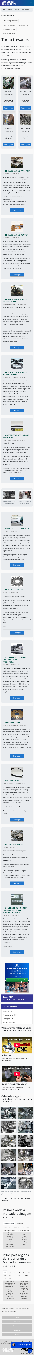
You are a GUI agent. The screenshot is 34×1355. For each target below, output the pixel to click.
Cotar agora (8, 108)
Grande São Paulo (9, 1230)
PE (10, 1275)
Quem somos (17, 1326)
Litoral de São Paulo (23, 1230)
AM (5, 1279)
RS (5, 1275)
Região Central (9, 1223)
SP (19, 1272)
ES (14, 1272)
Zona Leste (26, 1227)
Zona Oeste (7, 1227)
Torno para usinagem (9, 25)
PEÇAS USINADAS (9, 1022)
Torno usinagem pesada (10, 21)
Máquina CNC (8, 1011)
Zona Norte (20, 1223)
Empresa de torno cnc (9, 34)
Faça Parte (17, 1334)
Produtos (17, 1322)
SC (29, 1272)
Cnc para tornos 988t (9, 29)
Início (17, 1317)
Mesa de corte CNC (10, 1015)
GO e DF (25, 1275)
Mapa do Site (17, 1330)
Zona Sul (16, 1227)
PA (10, 1279)
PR (24, 1272)
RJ (5, 1272)
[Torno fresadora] (8, 83)
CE (19, 1275)
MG (10, 1272)
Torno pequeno (23, 25)
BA (14, 1275)
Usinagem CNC (8, 1019)
